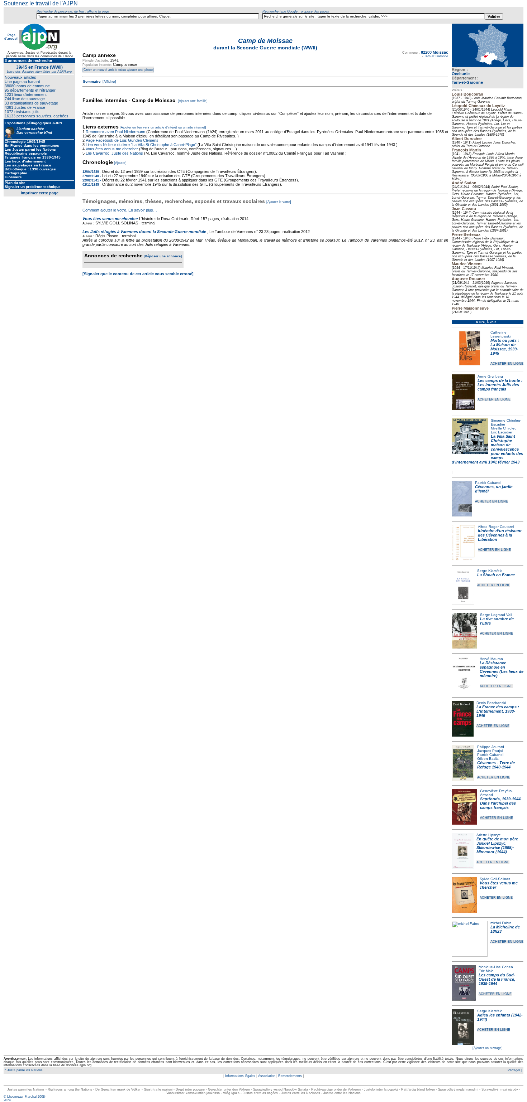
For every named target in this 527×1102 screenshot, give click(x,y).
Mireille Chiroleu (504, 428)
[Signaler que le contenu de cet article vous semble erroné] (138, 274)
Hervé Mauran (491, 659)
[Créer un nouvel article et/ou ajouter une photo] (118, 70)
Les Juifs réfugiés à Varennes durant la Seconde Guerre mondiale (144, 231)
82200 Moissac (434, 52)
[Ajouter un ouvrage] (488, 1048)
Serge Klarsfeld (490, 571)
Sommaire (92, 81)
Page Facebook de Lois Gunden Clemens (122, 140)
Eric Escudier (501, 432)
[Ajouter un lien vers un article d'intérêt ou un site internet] (163, 127)
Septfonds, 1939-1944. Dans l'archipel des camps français (501, 803)
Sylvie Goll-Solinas (495, 879)
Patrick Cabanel (488, 483)
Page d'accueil (11, 36)
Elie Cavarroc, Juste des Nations (114, 153)
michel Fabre (501, 923)
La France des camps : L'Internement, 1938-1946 (497, 711)
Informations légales (240, 1076)
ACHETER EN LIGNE (506, 363)
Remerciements (290, 1076)
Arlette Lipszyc (488, 835)
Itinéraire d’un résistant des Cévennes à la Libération (500, 535)
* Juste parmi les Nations (23, 1070)
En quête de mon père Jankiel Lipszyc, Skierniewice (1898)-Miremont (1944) (497, 845)
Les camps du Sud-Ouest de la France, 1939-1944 (497, 979)
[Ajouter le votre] (278, 202)
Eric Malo (486, 971)
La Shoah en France (496, 575)
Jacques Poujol (490, 751)
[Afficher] (108, 81)
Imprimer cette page (39, 193)
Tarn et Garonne (436, 56)
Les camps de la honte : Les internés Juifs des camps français (500, 384)
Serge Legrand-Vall (496, 615)
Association (266, 1076)
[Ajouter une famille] (193, 101)
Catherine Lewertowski (500, 334)
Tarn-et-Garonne (467, 82)
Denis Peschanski (491, 703)
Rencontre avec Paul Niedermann (115, 132)
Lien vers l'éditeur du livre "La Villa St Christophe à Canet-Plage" (141, 144)
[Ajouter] (120, 163)
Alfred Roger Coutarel (496, 527)
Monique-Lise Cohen (496, 967)
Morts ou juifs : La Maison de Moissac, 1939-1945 (504, 346)
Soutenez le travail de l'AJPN (41, 3)
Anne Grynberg (490, 376)
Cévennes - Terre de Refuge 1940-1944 (496, 765)
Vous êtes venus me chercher (112, 149)
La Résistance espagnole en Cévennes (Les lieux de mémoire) (501, 669)
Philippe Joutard (490, 747)
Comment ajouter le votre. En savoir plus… (119, 210)
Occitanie (461, 74)
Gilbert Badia (488, 759)
